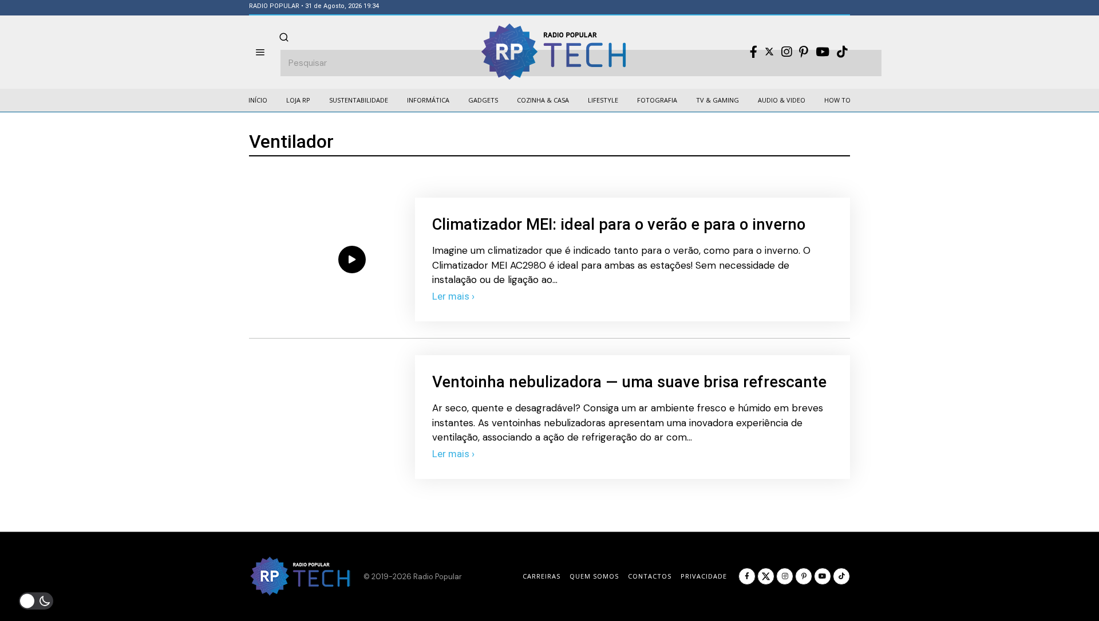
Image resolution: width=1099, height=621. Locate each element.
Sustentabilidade (358, 100)
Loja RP (298, 100)
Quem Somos (594, 576)
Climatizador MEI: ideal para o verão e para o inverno (618, 224)
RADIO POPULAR (274, 6)
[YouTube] (822, 52)
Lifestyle (603, 100)
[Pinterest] (803, 52)
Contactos (649, 576)
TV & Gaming (717, 100)
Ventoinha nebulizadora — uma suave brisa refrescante (629, 381)
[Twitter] (769, 52)
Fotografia (657, 100)
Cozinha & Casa (543, 100)
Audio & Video (781, 100)
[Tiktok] (842, 52)
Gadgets (483, 100)
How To (837, 100)
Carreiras (541, 576)
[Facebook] (753, 52)
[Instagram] (786, 52)
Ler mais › (453, 296)
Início (257, 100)
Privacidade (704, 576)
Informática (428, 100)
